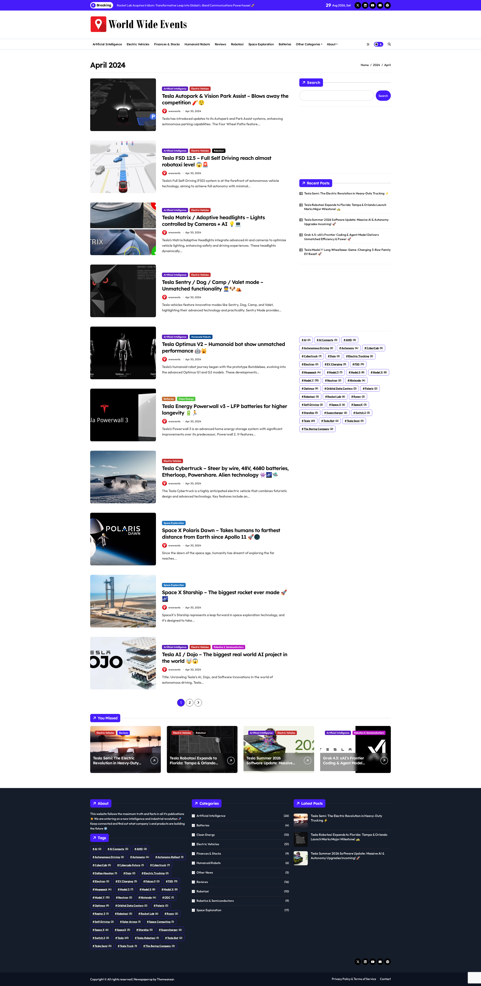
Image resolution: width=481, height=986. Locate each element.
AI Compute (328, 340)
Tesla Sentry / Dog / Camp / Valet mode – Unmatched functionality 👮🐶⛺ (212, 285)
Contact (385, 979)
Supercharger (336, 412)
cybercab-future (131, 865)
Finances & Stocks (167, 44)
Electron (311, 364)
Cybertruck (312, 356)
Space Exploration (261, 44)
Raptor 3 (102, 913)
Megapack (312, 372)
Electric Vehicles (138, 44)
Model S (357, 372)
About (331, 44)
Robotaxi (237, 44)
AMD (351, 340)
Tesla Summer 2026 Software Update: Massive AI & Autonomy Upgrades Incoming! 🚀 (346, 222)
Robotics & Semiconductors (229, 646)
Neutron (334, 380)
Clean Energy (186, 398)
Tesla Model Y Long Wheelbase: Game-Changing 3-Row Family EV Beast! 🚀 (347, 252)
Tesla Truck (128, 946)
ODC (169, 897)
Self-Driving (313, 404)
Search (313, 82)
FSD (359, 364)
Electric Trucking (360, 356)
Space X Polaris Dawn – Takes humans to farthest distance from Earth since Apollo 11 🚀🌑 (221, 533)
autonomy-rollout (170, 857)
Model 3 (335, 372)
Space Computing (161, 921)
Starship (311, 412)
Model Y (311, 380)
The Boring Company (318, 429)
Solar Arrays (131, 921)
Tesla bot (330, 420)
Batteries (285, 44)
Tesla (309, 420)
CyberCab (375, 348)
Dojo (335, 356)
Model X (380, 372)
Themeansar (165, 979)
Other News (205, 872)
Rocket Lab (336, 396)
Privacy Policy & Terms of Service (354, 979)
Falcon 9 (152, 881)
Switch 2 (362, 412)
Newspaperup (143, 979)
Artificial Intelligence (107, 44)
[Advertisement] (345, 138)
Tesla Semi (355, 420)
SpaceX (360, 404)
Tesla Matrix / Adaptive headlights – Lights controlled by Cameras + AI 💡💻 (213, 220)
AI (307, 340)
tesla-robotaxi (148, 938)
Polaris (371, 388)
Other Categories (308, 44)
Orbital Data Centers (341, 388)
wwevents (174, 111)
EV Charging (336, 364)
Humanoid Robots (197, 44)
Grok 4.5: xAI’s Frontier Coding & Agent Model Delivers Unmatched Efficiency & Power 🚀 (341, 237)
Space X (338, 404)
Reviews (220, 44)
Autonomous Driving (318, 348)
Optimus (311, 388)
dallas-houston (106, 873)
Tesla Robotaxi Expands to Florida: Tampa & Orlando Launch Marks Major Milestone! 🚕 (345, 207)
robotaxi (311, 396)
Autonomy (349, 348)
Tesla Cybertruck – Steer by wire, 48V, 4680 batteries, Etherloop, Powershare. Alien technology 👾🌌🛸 (225, 471)
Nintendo (357, 380)
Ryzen (359, 396)
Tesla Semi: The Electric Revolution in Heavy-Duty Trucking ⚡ (346, 193)
